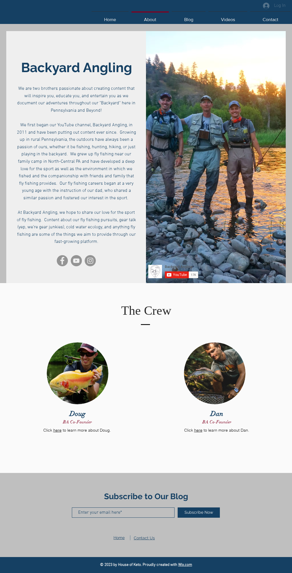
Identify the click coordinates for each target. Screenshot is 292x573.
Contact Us (144, 538)
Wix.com (185, 564)
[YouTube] (76, 260)
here (57, 430)
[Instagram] (90, 260)
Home (119, 537)
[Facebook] (62, 260)
